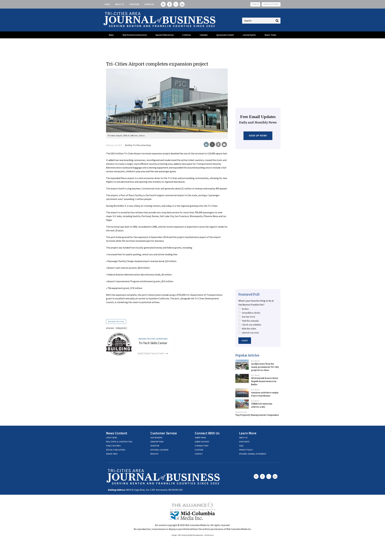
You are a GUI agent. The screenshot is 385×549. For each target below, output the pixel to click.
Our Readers (156, 437)
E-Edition (186, 35)
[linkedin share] (206, 144)
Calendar (204, 35)
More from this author (151, 353)
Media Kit (154, 454)
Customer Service (163, 433)
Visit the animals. (250, 320)
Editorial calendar (159, 450)
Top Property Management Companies (257, 415)
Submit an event (202, 441)
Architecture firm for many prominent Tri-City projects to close (265, 366)
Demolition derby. (251, 313)
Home (107, 4)
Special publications (115, 450)
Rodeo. (245, 309)
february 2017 (121, 328)
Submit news (200, 437)
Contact (199, 454)
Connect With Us (207, 433)
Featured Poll (249, 294)
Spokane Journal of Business (252, 454)
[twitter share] (212, 144)
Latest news (111, 437)
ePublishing (209, 535)
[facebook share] (218, 144)
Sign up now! (258, 135)
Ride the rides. (249, 328)
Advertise (149, 4)
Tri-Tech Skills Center (153, 343)
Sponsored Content (225, 35)
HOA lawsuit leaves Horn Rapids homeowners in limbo (264, 381)
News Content (116, 433)
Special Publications (165, 35)
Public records (113, 445)
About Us (119, 4)
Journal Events (249, 35)
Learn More (247, 433)
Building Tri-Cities (116, 321)
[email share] (224, 144)
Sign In (255, 4)
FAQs (241, 445)
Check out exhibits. (251, 324)
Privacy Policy (246, 450)
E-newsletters (201, 445)
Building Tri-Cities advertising (138, 145)
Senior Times (270, 35)
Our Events (244, 441)
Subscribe (134, 4)
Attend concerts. (250, 332)
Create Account (271, 4)
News (111, 35)
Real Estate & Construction (135, 35)
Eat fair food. (248, 316)
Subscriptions (156, 441)
